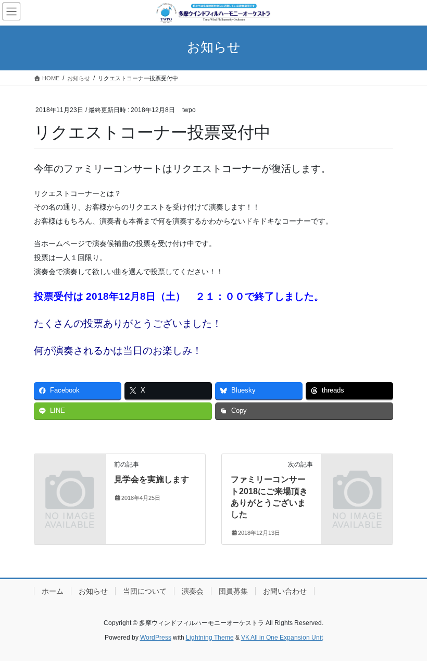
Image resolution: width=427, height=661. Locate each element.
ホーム (53, 591)
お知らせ (93, 591)
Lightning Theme (210, 637)
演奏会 (193, 591)
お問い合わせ (285, 591)
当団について (145, 591)
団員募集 (233, 591)
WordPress (155, 637)
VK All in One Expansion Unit (282, 637)
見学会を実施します (151, 479)
